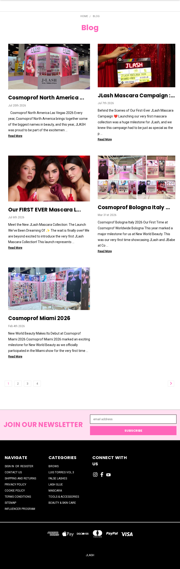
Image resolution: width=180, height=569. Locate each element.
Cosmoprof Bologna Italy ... (134, 207)
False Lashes (58, 478)
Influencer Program (20, 509)
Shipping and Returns (20, 478)
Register (26, 466)
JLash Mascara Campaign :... (136, 95)
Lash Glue (56, 484)
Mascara (55, 490)
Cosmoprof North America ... (46, 97)
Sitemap (10, 502)
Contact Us (13, 472)
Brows (54, 466)
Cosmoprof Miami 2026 (39, 318)
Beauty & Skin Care (62, 502)
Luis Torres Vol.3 (61, 472)
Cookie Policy (15, 490)
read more (15, 136)
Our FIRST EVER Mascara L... (44, 209)
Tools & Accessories (64, 496)
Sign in (10, 466)
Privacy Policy (15, 484)
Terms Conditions (18, 496)
